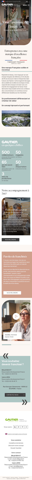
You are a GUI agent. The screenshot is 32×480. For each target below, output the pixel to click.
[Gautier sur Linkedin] (14, 427)
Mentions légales (14, 477)
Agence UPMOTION (20, 478)
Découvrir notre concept (16, 445)
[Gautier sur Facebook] (18, 427)
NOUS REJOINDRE (10, 239)
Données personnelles (24, 477)
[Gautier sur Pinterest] (22, 427)
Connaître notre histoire (16, 443)
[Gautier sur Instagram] (26, 427)
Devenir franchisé (16, 448)
